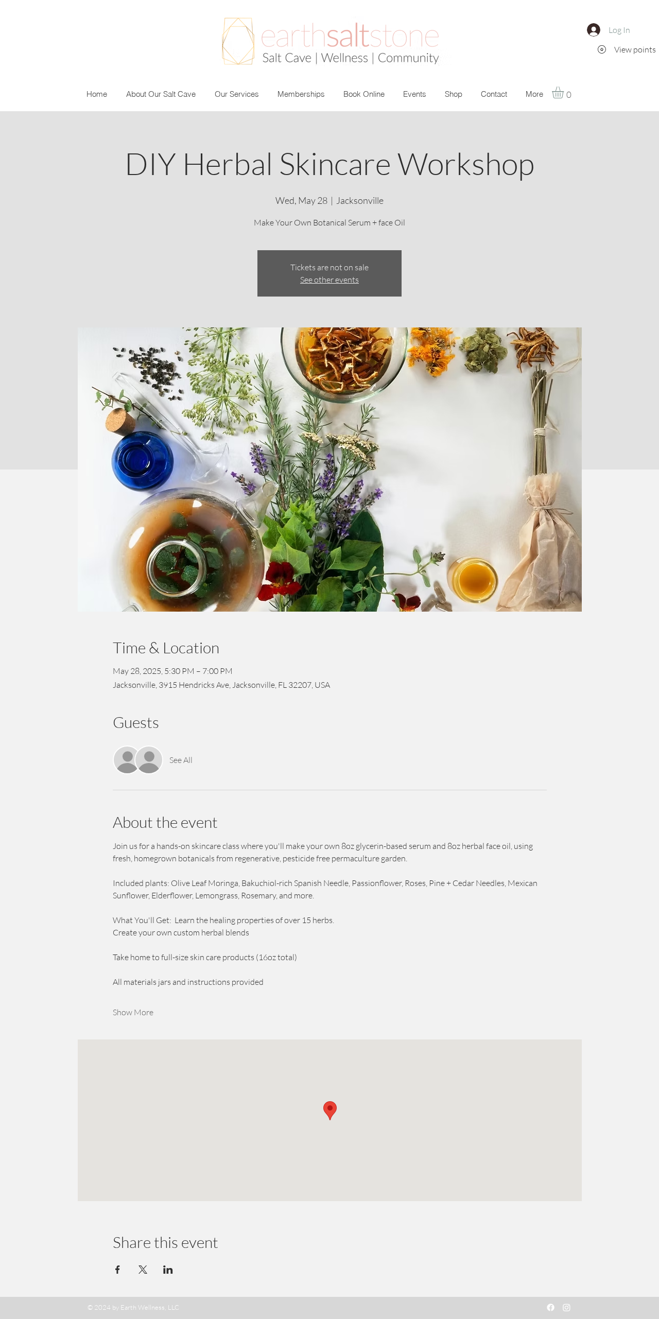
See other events (329, 279)
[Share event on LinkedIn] (168, 1269)
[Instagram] (566, 1307)
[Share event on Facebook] (118, 1269)
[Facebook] (551, 1307)
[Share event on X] (143, 1269)
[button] (565, 92)
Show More (133, 1012)
